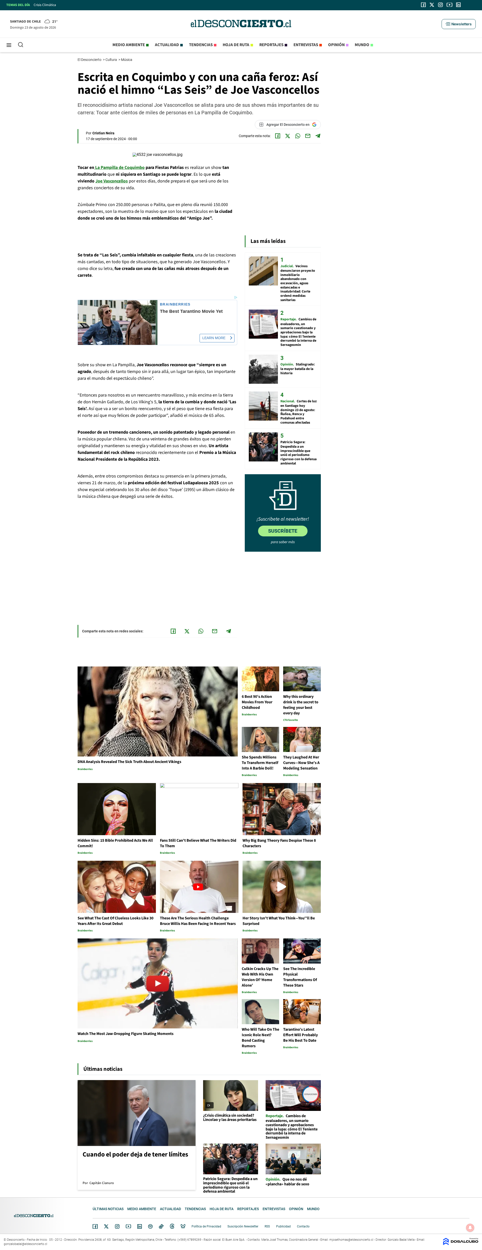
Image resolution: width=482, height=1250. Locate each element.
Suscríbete (282, 531)
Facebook (95, 1226)
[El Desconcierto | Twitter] (432, 5)
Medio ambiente (128, 45)
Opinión (336, 45)
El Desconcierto (90, 60)
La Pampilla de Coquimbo (119, 167)
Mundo (362, 45)
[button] (459, 24)
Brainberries (175, 304)
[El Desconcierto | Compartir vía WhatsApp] (298, 136)
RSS (267, 1226)
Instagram (117, 1226)
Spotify (150, 1226)
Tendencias (201, 45)
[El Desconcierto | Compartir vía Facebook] (278, 136)
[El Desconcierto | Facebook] (423, 5)
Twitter (106, 1226)
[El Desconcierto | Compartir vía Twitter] (288, 136)
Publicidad (283, 1226)
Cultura (111, 60)
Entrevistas (305, 45)
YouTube (128, 1226)
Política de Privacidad (206, 1226)
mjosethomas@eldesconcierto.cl (351, 1239)
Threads (172, 1226)
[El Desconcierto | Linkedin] (458, 5)
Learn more (213, 338)
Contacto (303, 1226)
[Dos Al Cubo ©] (460, 1243)
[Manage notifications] (470, 1228)
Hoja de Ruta (236, 45)
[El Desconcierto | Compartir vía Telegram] (318, 136)
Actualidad (167, 45)
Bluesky (183, 1226)
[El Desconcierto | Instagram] (440, 5)
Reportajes (271, 45)
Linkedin (139, 1226)
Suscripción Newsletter (242, 1226)
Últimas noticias (108, 1209)
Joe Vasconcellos (111, 181)
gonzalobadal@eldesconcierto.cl (25, 1244)
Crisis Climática (45, 5)
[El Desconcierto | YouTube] (449, 5)
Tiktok (161, 1226)
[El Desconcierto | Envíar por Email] (308, 136)
